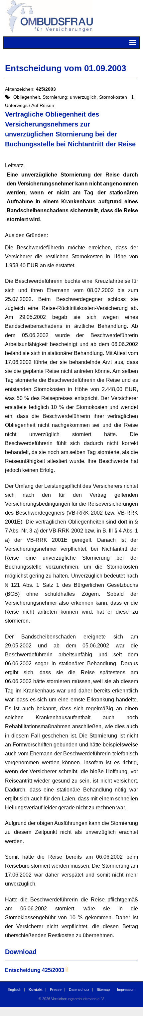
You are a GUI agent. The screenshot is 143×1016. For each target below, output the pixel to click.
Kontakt (36, 989)
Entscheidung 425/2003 (34, 970)
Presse (56, 989)
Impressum (126, 989)
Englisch (14, 989)
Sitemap (103, 989)
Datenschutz (79, 989)
